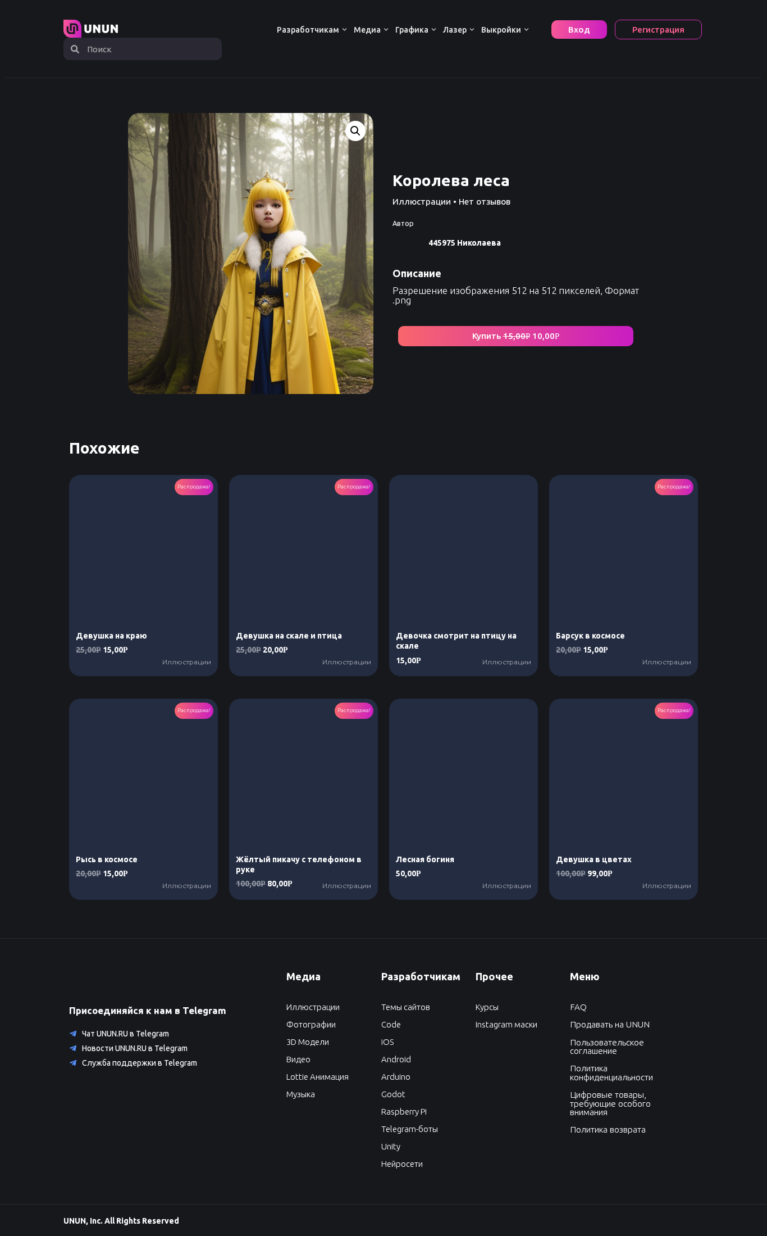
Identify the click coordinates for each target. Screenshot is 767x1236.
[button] (515, 336)
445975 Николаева (464, 242)
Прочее (494, 976)
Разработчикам (308, 29)
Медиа (367, 29)
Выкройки (501, 29)
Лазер (455, 29)
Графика (411, 29)
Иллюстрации (421, 201)
